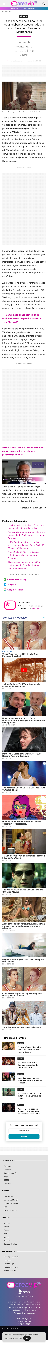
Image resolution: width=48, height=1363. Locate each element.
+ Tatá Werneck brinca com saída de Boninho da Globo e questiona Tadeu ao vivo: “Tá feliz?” (22, 318)
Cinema (9, 11)
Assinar (24, 1137)
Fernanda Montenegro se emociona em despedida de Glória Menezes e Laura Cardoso (26, 535)
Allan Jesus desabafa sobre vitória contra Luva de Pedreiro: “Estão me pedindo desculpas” (24, 565)
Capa (4, 11)
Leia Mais (18, 1338)
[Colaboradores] (8, 61)
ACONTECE (6, 1217)
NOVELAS (5, 1191)
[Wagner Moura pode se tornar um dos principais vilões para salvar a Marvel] (8, 1107)
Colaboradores (17, 61)
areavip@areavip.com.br (24, 1321)
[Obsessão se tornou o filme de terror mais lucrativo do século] (8, 1092)
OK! (27, 1338)
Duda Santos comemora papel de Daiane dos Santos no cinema (29, 1080)
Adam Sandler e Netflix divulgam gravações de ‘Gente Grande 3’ (27, 1064)
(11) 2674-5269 (24, 1324)
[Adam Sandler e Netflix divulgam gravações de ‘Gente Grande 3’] (8, 1061)
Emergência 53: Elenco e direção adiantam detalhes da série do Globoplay (23, 555)
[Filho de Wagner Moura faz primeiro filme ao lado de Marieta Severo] (8, 1046)
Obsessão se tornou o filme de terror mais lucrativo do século (29, 1095)
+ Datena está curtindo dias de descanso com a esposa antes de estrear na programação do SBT (22, 451)
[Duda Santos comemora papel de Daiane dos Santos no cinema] (8, 1076)
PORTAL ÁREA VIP (8, 1251)
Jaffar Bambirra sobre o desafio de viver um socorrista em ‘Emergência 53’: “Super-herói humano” (26, 545)
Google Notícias (15, 589)
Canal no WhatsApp (16, 579)
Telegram (11, 584)
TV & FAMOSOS (7, 1160)
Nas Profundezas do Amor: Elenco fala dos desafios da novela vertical (26, 526)
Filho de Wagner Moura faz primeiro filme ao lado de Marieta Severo (29, 1049)
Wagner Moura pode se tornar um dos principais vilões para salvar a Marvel (28, 1111)
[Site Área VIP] (24, 3)
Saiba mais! (35, 608)
